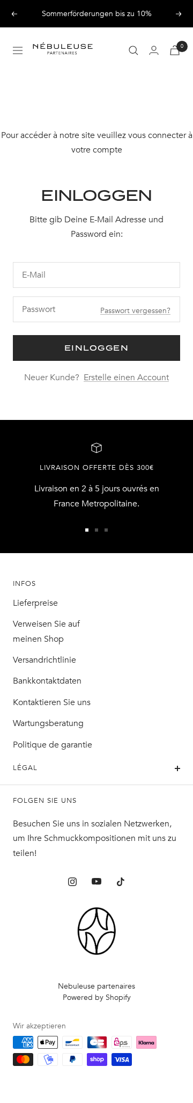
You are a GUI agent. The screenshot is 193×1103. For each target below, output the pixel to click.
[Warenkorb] (174, 50)
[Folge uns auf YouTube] (97, 881)
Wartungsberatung (48, 723)
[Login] (154, 50)
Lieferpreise (35, 603)
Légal (25, 768)
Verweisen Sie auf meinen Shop (46, 631)
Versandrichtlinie (44, 660)
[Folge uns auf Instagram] (73, 881)
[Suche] (133, 50)
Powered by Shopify (97, 997)
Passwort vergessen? (135, 311)
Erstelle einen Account (126, 377)
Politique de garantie (52, 745)
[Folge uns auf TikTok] (121, 881)
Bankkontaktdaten (47, 681)
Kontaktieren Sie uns (52, 702)
